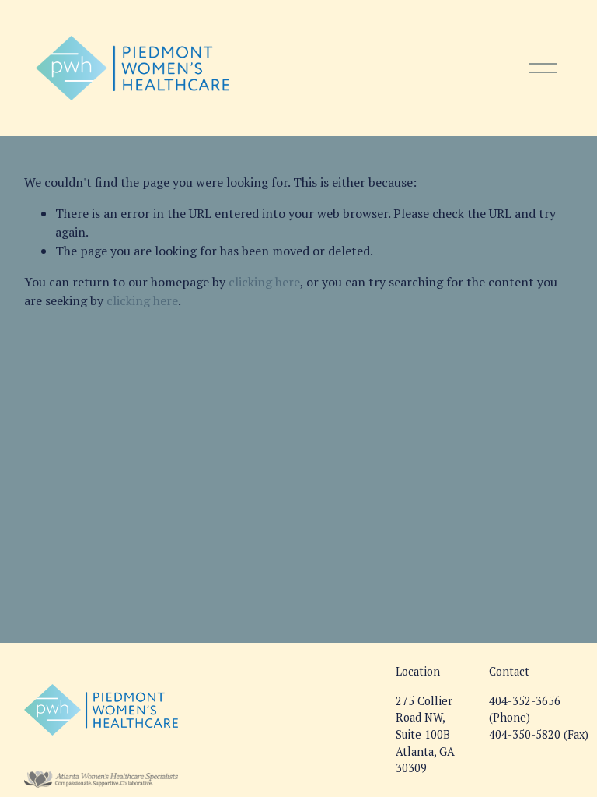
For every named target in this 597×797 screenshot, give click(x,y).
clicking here (264, 281)
